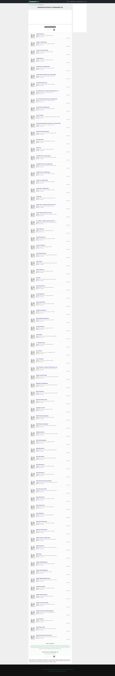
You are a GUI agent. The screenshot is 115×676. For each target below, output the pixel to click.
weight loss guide (58, 648)
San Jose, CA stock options (45, 645)
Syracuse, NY (49, 647)
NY (51, 647)
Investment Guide (73, 1)
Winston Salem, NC (35, 647)
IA (50, 646)
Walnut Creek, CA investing (53, 645)
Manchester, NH (41, 647)
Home (68, 1)
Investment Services (80, 1)
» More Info (68, 38)
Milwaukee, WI (50, 648)
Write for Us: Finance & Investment (64, 669)
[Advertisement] (50, 17)
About (85, 1)
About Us (72, 669)
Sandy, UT (67, 647)
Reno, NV (45, 647)
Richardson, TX (63, 647)
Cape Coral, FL (39, 646)
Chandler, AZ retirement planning (35, 645)
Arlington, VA (41, 648)
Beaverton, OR (55, 647)
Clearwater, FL (43, 646)
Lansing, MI (65, 646)
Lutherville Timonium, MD (59, 646)
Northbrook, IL (53, 646)
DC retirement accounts (61, 645)
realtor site (53, 648)
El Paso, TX (59, 647)
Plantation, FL (48, 646)
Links (58, 669)
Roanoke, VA (45, 648)
